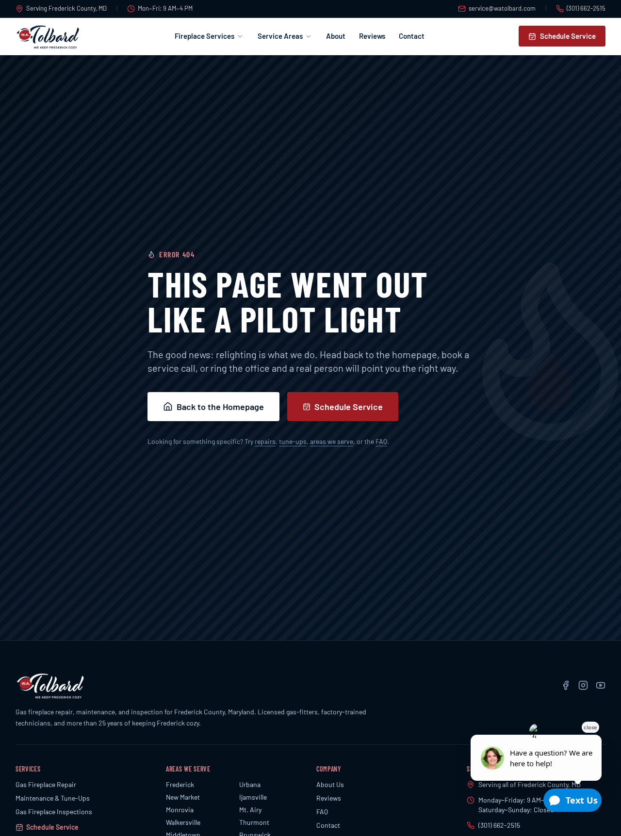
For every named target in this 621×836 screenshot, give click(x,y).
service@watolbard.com (502, 8)
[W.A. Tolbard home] (48, 36)
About (335, 36)
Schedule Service (568, 36)
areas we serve (331, 441)
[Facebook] (566, 685)
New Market (183, 797)
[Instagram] (583, 685)
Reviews (372, 36)
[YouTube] (600, 685)
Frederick (180, 784)
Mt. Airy (250, 809)
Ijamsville (253, 797)
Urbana (250, 784)
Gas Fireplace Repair (46, 784)
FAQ (381, 441)
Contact (412, 36)
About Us (330, 784)
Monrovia (180, 809)
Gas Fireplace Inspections (54, 811)
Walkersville (183, 822)
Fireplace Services (204, 36)
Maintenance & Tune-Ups (53, 798)
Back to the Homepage (220, 406)
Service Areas (280, 36)
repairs (265, 441)
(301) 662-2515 (586, 8)
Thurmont (254, 822)
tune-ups (293, 441)
